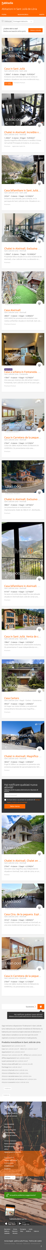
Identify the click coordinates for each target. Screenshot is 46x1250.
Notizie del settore (10, 1116)
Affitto (32, 1055)
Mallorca (6, 1231)
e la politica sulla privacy (28, 23)
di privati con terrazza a (19, 1079)
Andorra (28, 1231)
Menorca (14, 1231)
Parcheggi (11, 1067)
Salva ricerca (23, 27)
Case (9, 1049)
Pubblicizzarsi (9, 1166)
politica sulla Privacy (21, 1241)
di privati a (15, 1070)
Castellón (7, 1233)
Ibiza (21, 1231)
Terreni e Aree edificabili (16, 1064)
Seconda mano (9, 1146)
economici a (15, 1082)
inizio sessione (9, 1124)
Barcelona (7, 1229)
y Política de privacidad (19, 802)
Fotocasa (19, 1243)
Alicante (15, 1233)
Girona (15, 1229)
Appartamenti (12, 1046)
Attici (28, 1049)
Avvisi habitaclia (9, 1132)
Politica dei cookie (35, 1241)
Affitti (6, 1149)
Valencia (36, 1231)
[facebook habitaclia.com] (10, 1185)
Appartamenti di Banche (12, 1152)
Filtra (4, 14)
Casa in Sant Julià (14, 68)
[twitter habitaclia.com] (5, 1185)
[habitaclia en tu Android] (24, 1224)
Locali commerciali (14, 1061)
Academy (7, 1169)
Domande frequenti (11, 1113)
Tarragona (23, 1229)
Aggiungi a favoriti (39, 62)
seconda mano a (16, 1076)
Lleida (30, 1229)
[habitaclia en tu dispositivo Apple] (10, 1224)
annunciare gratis (10, 1130)
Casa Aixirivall (12, 310)
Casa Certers (11, 698)
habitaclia (26, 1243)
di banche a (15, 1073)
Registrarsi (8, 1127)
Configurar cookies (10, 1135)
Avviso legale (16, 23)
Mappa (41, 14)
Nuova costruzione (10, 1143)
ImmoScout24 (35, 1243)
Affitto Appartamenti (15, 1058)
